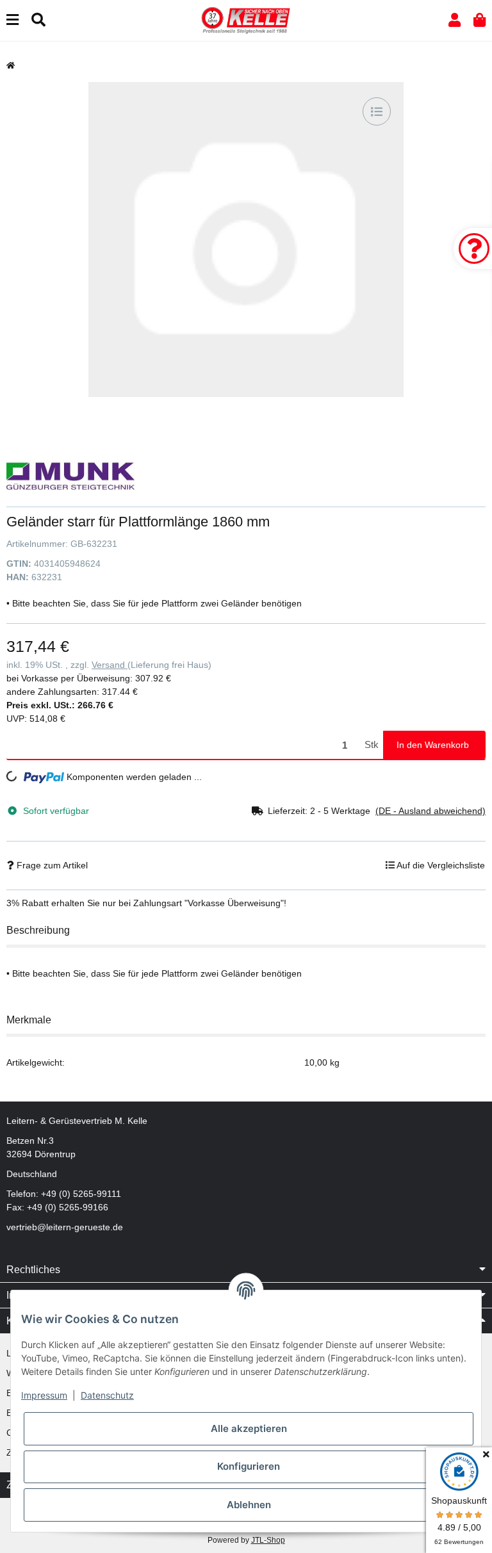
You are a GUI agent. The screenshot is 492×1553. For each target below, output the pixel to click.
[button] (454, 20)
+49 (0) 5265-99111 (81, 1194)
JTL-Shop (268, 1540)
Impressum (44, 1395)
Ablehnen (249, 1505)
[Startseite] (10, 65)
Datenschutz (107, 1395)
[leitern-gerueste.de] (246, 20)
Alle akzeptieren (249, 1428)
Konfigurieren (248, 1466)
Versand (109, 665)
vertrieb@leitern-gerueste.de (64, 1227)
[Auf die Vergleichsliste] (377, 111)
